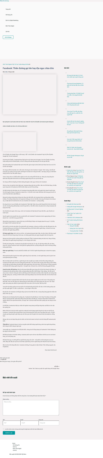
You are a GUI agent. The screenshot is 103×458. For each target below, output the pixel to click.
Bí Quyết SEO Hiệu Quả (72, 204)
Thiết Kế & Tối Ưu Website (73, 217)
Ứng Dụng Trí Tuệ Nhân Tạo (74, 233)
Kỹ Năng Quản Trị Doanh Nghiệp (75, 209)
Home (13, 443)
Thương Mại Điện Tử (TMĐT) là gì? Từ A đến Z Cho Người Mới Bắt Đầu (75, 95)
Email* (21, 419)
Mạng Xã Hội (73, 226)
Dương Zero (70, 170)
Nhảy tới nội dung (4, 0)
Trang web (41, 419)
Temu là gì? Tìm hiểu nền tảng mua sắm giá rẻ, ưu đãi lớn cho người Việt (74, 113)
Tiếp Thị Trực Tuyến (72, 224)
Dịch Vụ (15, 446)
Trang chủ (8, 9)
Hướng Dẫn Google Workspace (74, 206)
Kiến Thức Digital (10, 26)
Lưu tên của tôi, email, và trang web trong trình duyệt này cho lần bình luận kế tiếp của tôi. (24, 429)
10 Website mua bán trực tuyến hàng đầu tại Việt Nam (75, 177)
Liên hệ (7, 31)
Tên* (4, 419)
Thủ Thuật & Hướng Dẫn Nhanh (75, 220)
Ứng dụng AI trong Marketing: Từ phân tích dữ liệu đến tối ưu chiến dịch (75, 85)
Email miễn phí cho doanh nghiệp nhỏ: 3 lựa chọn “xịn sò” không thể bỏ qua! (75, 123)
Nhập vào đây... (6, 399)
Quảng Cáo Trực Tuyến (75, 228)
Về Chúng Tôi (9, 14)
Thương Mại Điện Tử (75, 231)
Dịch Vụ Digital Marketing (12, 20)
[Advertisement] (46, 49)
